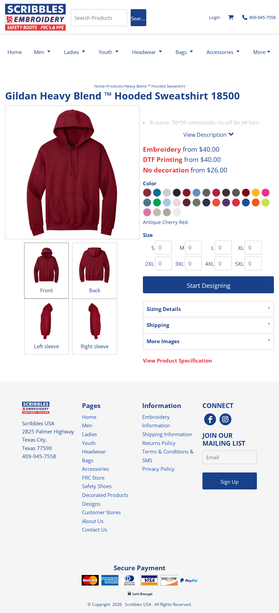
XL (241, 247)
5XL (239, 263)
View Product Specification (177, 360)
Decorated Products (105, 494)
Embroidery (162, 149)
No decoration (166, 170)
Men (87, 425)
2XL (149, 263)
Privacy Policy (158, 468)
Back (94, 290)
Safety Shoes (97, 486)
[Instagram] (225, 419)
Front (46, 290)
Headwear (94, 451)
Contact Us (94, 529)
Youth (89, 443)
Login (214, 17)
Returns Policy (159, 443)
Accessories (95, 468)
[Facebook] (210, 419)
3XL (179, 263)
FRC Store (93, 477)
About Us (92, 521)
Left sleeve (46, 346)
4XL (209, 263)
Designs (91, 503)
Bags (87, 460)
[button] (231, 17)
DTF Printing (162, 159)
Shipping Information (167, 434)
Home (99, 86)
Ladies (89, 434)
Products (114, 86)
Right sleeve (95, 346)
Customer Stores (101, 512)
